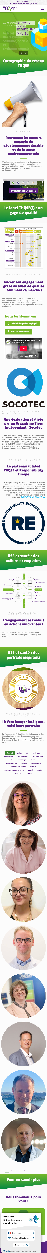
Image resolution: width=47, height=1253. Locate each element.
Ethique (24, 763)
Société (40, 770)
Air (27, 753)
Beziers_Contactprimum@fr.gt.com (25, 4)
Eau (12, 760)
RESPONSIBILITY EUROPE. (33, 497)
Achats (19, 753)
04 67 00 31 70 (25, 1)
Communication (37, 756)
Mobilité (33, 767)
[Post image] (23, 803)
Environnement (11, 763)
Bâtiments (36, 753)
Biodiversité (8, 756)
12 (34, 1170)
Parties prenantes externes (14, 770)
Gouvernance (36, 763)
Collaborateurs (22, 756)
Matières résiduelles (18, 767)
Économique (22, 760)
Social (30, 770)
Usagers (29, 773)
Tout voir (10, 753)
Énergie (33, 760)
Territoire (18, 773)
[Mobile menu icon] (42, 8)
